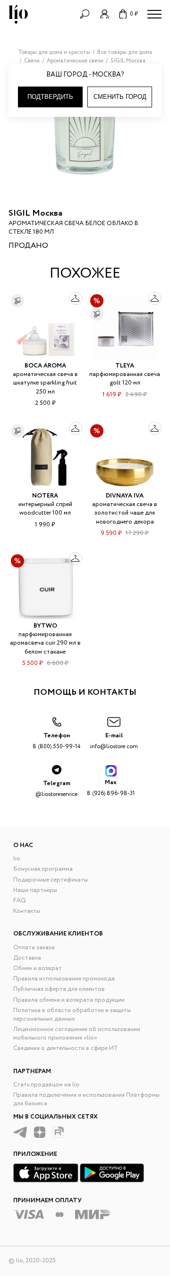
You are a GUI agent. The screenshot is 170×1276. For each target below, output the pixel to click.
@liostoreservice (56, 788)
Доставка (27, 957)
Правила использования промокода (64, 978)
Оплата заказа (34, 947)
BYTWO (45, 625)
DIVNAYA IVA (125, 495)
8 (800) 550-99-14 (57, 741)
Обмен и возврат (37, 968)
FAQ (19, 900)
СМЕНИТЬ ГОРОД (120, 96)
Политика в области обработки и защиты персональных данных (72, 1014)
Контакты (26, 911)
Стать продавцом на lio (46, 1084)
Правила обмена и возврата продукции (69, 1000)
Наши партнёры (35, 890)
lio (16, 858)
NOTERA (45, 495)
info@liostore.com (114, 741)
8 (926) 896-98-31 (111, 787)
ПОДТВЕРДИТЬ (50, 96)
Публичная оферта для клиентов (59, 989)
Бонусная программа (43, 869)
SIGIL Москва (35, 213)
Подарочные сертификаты (50, 879)
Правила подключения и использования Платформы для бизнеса (86, 1099)
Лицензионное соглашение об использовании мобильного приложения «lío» (76, 1033)
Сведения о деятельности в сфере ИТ (65, 1048)
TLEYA (124, 365)
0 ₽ (134, 14)
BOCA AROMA (45, 365)
